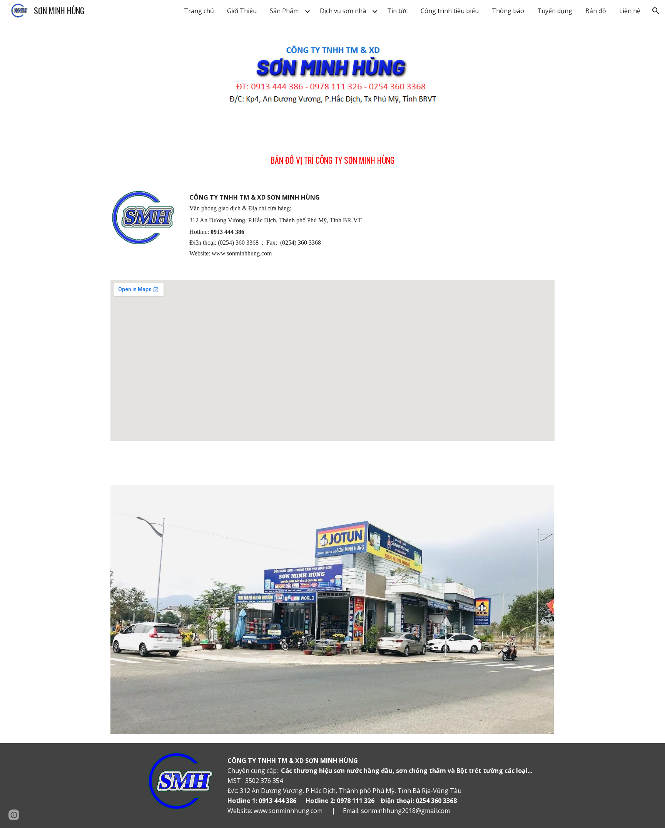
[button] (656, 11)
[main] (332, 155)
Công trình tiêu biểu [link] (450, 11)
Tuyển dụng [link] (554, 11)
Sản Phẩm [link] (284, 11)
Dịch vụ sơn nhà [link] (343, 11)
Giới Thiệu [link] (242, 11)
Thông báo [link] (508, 11)
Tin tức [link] (397, 11)
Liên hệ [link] (629, 11)
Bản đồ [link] (595, 11)
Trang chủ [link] (199, 11)
